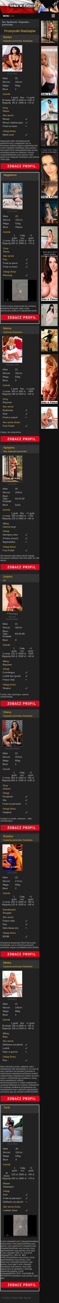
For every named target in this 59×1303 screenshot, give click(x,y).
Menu (8, 16)
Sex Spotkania (9, 22)
